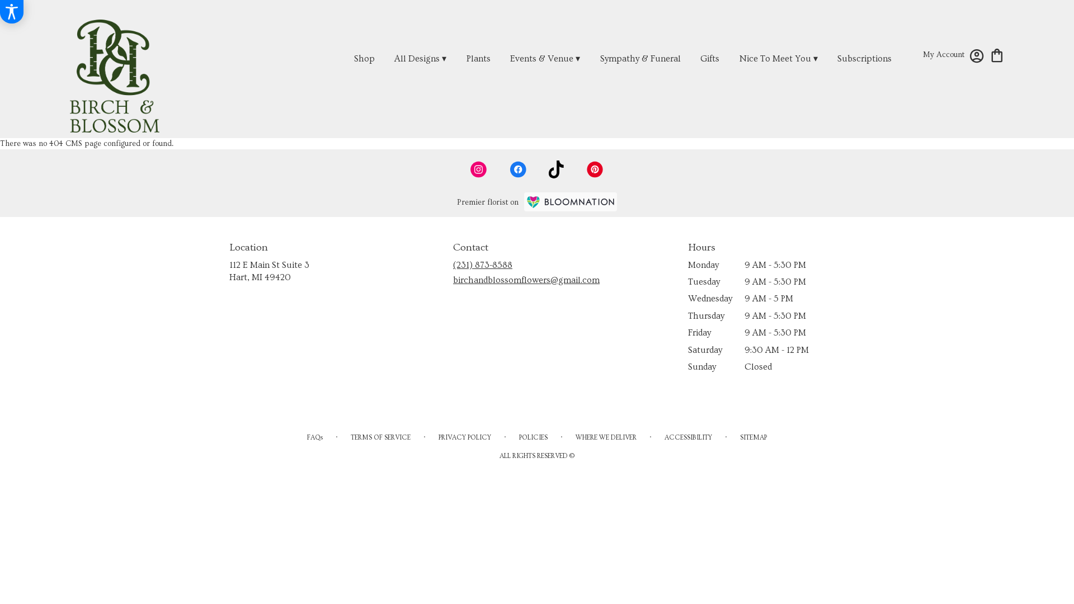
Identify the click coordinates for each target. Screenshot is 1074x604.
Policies (533, 437)
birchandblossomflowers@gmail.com (526, 280)
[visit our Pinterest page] (595, 169)
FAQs (315, 437)
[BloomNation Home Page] (570, 201)
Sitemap (753, 437)
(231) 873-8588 (482, 265)
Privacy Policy (465, 437)
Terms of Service (381, 437)
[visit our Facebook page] (518, 169)
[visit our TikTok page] (556, 169)
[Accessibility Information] (11, 11)
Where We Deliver (606, 437)
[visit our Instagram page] (478, 169)
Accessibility (688, 437)
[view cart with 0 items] (997, 55)
